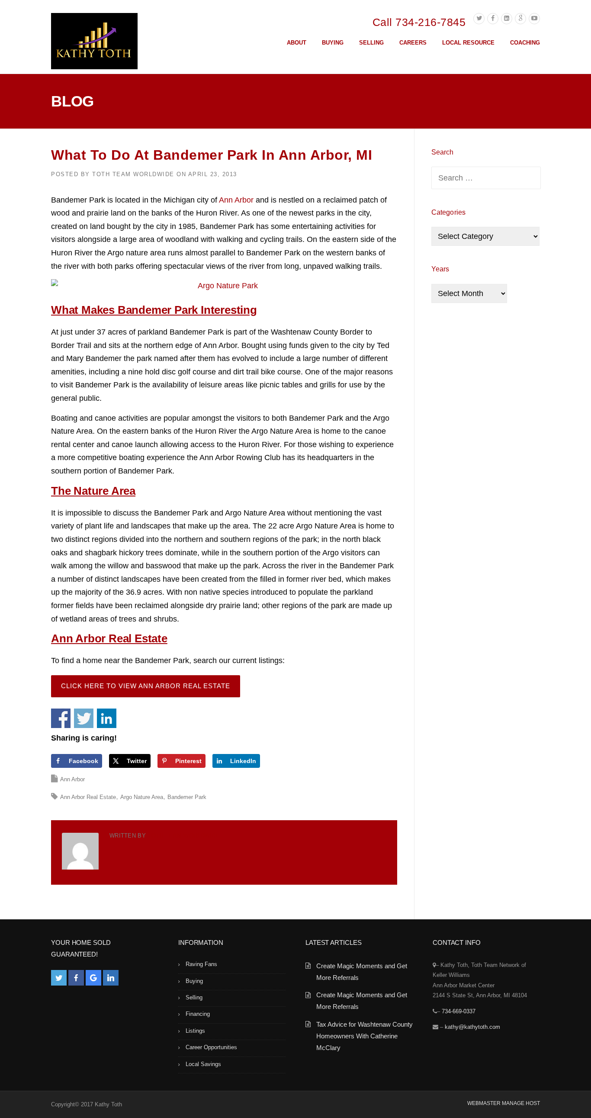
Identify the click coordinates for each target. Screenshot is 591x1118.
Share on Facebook (61, 718)
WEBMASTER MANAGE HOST (503, 1103)
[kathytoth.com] (94, 43)
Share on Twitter (83, 718)
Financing (198, 1014)
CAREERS (413, 42)
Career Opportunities (211, 1047)
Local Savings (203, 1064)
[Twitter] (479, 19)
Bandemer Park (186, 797)
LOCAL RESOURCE (468, 42)
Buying (194, 981)
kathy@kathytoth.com (472, 1027)
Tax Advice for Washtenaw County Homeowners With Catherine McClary (364, 1036)
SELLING (371, 42)
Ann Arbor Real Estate (88, 797)
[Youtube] (534, 19)
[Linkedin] (506, 19)
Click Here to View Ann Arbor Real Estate (145, 685)
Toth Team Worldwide (133, 174)
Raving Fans (201, 964)
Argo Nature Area (141, 797)
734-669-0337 (458, 1011)
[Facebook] (492, 19)
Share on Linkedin (106, 718)
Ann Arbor (236, 200)
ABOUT (296, 42)
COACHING (525, 42)
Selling (194, 997)
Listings (195, 1031)
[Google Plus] (520, 19)
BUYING (333, 42)
